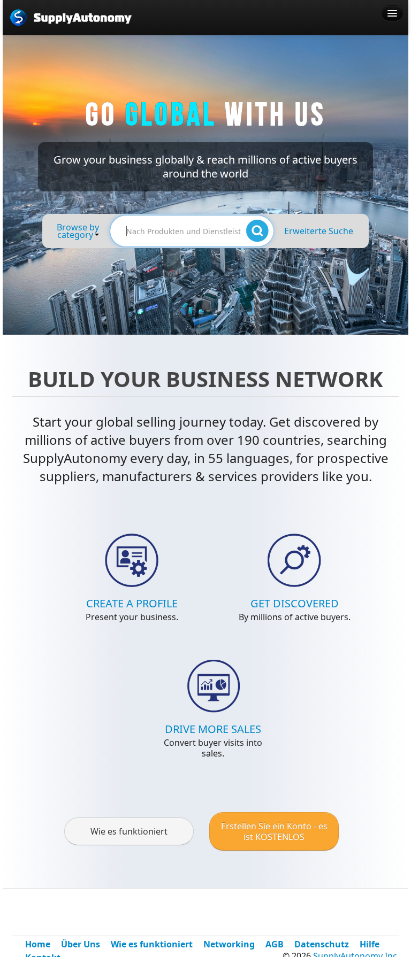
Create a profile (132, 603)
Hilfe (369, 944)
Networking (229, 944)
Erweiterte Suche (318, 231)
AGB (274, 944)
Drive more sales (213, 729)
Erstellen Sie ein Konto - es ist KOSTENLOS (274, 831)
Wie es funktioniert (129, 831)
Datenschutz (321, 944)
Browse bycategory (78, 231)
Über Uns (80, 944)
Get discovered (294, 603)
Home (37, 944)
